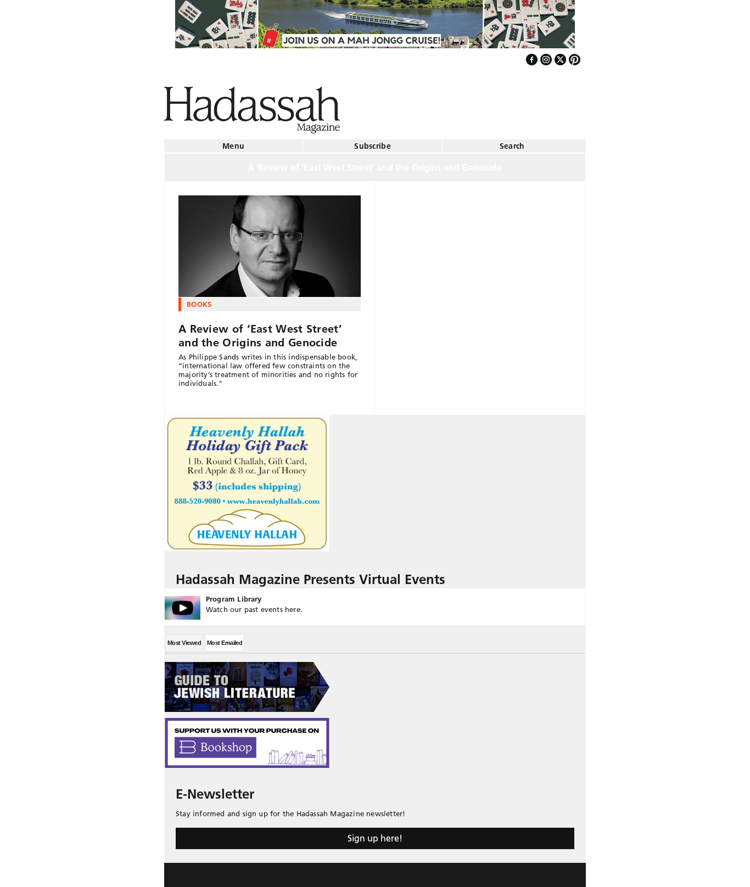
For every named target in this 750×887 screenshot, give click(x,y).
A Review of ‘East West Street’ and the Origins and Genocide (260, 331)
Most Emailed (224, 638)
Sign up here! (375, 833)
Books (199, 299)
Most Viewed (184, 638)
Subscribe (372, 142)
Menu (233, 142)
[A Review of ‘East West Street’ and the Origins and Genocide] (269, 242)
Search (512, 142)
